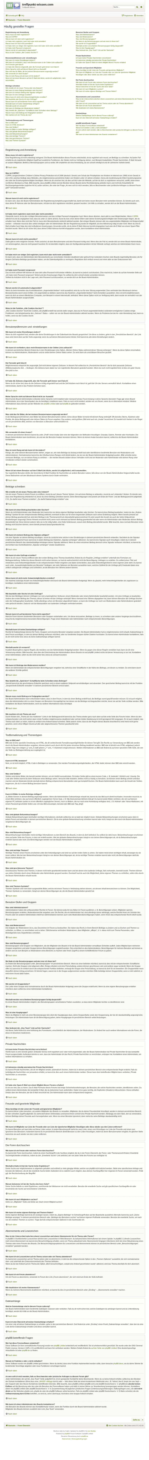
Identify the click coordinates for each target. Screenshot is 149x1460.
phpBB (66, 1433)
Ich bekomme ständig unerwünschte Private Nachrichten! (96, 60)
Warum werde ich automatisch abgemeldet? (21, 50)
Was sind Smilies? (12, 127)
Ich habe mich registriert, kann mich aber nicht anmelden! (26, 41)
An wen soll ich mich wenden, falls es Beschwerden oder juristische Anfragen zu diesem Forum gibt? (109, 131)
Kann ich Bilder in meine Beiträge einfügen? (21, 129)
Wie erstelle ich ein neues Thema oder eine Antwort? (24, 88)
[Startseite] (13, 5)
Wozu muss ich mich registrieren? (18, 34)
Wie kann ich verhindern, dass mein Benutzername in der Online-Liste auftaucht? (34, 62)
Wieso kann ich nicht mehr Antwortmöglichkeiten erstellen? (26, 97)
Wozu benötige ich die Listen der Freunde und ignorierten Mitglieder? (100, 70)
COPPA (135, 216)
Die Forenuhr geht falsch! (14, 64)
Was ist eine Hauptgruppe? (85, 48)
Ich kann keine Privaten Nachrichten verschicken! (93, 58)
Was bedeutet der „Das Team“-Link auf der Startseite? (95, 50)
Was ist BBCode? (12, 122)
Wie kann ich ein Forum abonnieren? (89, 105)
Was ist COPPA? (11, 37)
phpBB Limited (49, 404)
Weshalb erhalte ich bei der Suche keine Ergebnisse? (94, 84)
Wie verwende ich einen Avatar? (17, 73)
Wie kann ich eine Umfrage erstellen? (19, 95)
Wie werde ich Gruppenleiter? (86, 43)
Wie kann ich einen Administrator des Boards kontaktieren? (96, 134)
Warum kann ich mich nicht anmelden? (19, 43)
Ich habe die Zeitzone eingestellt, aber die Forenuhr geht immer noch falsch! (32, 67)
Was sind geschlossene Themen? (18, 138)
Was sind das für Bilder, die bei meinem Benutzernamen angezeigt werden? (32, 71)
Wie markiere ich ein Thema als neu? (19, 115)
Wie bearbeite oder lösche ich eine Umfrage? (21, 99)
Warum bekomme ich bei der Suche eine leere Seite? (94, 87)
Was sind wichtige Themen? (15, 136)
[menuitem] (21, 15)
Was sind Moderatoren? (84, 37)
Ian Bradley (92, 1431)
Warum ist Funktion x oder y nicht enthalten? (91, 128)
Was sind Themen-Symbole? (16, 140)
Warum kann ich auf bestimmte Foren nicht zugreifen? (25, 101)
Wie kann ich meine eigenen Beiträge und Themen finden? (96, 91)
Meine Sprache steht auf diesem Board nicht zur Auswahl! (26, 69)
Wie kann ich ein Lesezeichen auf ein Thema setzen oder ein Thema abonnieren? (104, 103)
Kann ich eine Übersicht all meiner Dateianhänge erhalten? (96, 118)
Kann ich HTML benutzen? (15, 125)
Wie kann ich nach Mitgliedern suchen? (89, 89)
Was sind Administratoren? (85, 34)
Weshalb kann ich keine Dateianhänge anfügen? (22, 104)
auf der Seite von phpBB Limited (104, 1348)
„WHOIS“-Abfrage (46, 1381)
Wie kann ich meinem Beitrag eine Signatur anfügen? (24, 92)
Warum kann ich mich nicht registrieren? (20, 39)
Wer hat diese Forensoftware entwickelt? (90, 125)
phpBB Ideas (118, 1364)
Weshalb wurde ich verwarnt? (16, 106)
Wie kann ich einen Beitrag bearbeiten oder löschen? (24, 90)
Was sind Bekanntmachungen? (17, 134)
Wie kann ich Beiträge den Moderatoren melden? (23, 108)
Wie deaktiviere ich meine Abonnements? (90, 108)
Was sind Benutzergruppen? (86, 39)
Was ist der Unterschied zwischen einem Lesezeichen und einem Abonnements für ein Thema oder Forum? (109, 100)
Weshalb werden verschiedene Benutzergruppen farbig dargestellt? (99, 46)
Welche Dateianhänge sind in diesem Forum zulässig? (95, 115)
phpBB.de (67, 404)
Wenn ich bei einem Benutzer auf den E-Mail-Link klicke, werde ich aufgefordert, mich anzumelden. (35, 79)
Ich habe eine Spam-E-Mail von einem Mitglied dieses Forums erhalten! (101, 62)
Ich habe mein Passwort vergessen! (18, 48)
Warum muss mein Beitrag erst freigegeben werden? (24, 113)
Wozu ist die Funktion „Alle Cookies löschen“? (22, 52)
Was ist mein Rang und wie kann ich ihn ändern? (23, 76)
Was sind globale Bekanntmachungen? (19, 131)
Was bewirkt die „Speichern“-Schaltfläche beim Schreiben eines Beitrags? (31, 110)
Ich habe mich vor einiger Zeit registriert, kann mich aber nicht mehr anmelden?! (34, 46)
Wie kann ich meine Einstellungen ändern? (20, 60)
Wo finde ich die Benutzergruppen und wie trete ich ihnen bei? (97, 41)
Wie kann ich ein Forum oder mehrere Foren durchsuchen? (97, 82)
